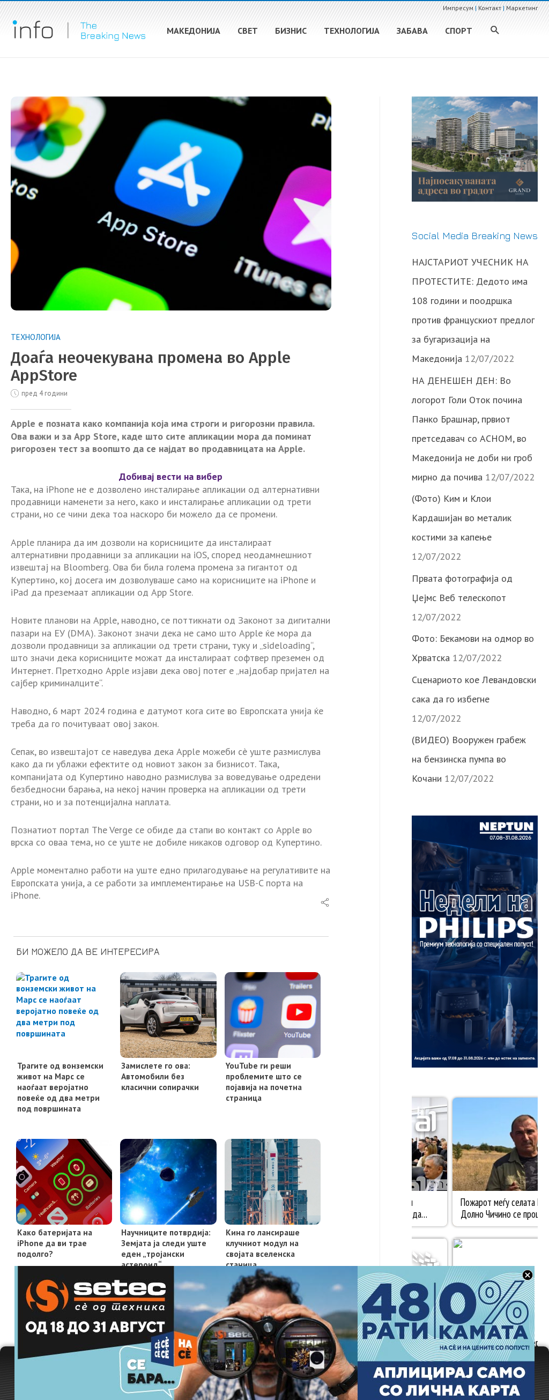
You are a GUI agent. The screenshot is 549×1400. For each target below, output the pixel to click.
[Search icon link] (495, 31)
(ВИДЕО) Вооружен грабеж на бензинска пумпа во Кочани (469, 759)
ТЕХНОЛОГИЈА (36, 337)
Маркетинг (522, 8)
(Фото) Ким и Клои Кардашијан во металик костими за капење (461, 517)
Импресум (458, 8)
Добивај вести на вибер (170, 476)
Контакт (489, 8)
